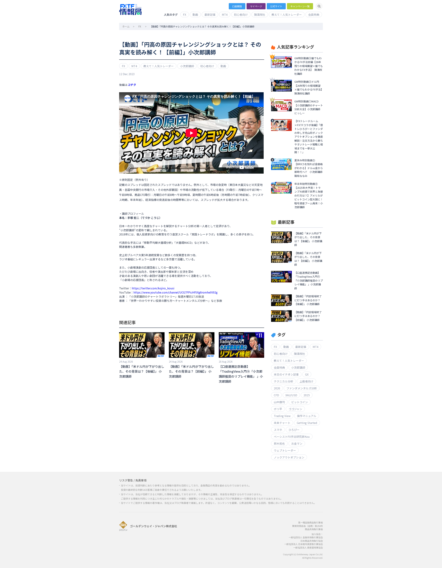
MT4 (225, 14)
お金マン (296, 443)
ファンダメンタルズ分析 (301, 388)
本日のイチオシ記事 (286, 374)
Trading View (282, 416)
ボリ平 (278, 409)
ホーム (125, 26)
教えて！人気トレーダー (287, 14)
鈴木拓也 (279, 443)
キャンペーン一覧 (300, 6)
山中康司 (279, 402)
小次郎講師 (187, 66)
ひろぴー (294, 430)
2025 (307, 395)
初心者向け (241, 14)
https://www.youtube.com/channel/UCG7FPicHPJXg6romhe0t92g (175, 292)
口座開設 (237, 6)
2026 (277, 388)
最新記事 (209, 14)
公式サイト (276, 6)
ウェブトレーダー (285, 450)
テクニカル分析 (283, 381)
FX (184, 14)
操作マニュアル (306, 416)
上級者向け (306, 381)
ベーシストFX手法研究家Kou (292, 436)
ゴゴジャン (295, 409)
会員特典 (313, 14)
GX (307, 374)
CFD (276, 395)
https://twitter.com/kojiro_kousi (153, 288)
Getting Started (307, 423)
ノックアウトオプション (289, 457)
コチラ (131, 85)
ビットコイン (299, 402)
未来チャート (282, 423)
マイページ (256, 6)
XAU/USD (291, 395)
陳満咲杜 (259, 14)
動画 (195, 14)
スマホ (278, 430)
